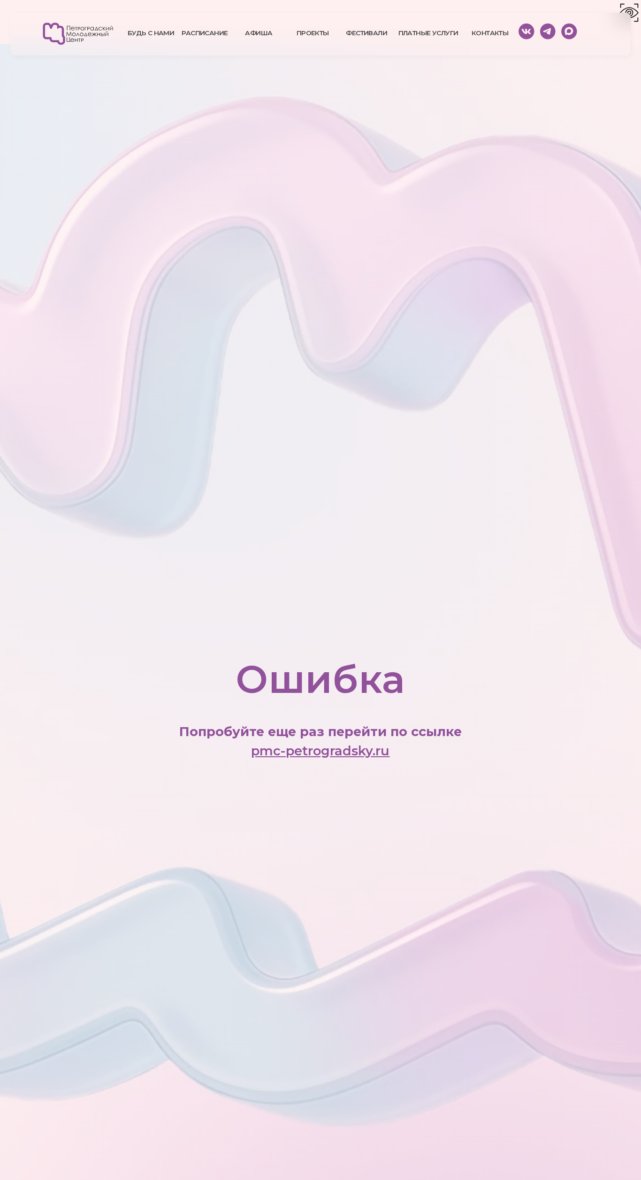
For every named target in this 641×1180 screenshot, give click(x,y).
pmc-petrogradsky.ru (320, 751)
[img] (78, 34)
